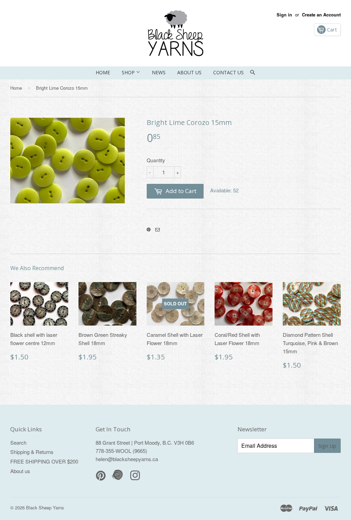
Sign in (284, 15)
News (159, 72)
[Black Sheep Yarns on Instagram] (157, 230)
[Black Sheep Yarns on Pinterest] (148, 230)
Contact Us (228, 72)
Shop (129, 72)
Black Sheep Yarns (45, 507)
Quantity (156, 160)
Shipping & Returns (31, 451)
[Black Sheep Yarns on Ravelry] (118, 479)
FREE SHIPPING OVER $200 (44, 461)
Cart (331, 29)
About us (189, 72)
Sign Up (327, 445)
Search (18, 442)
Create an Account (321, 15)
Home (103, 72)
